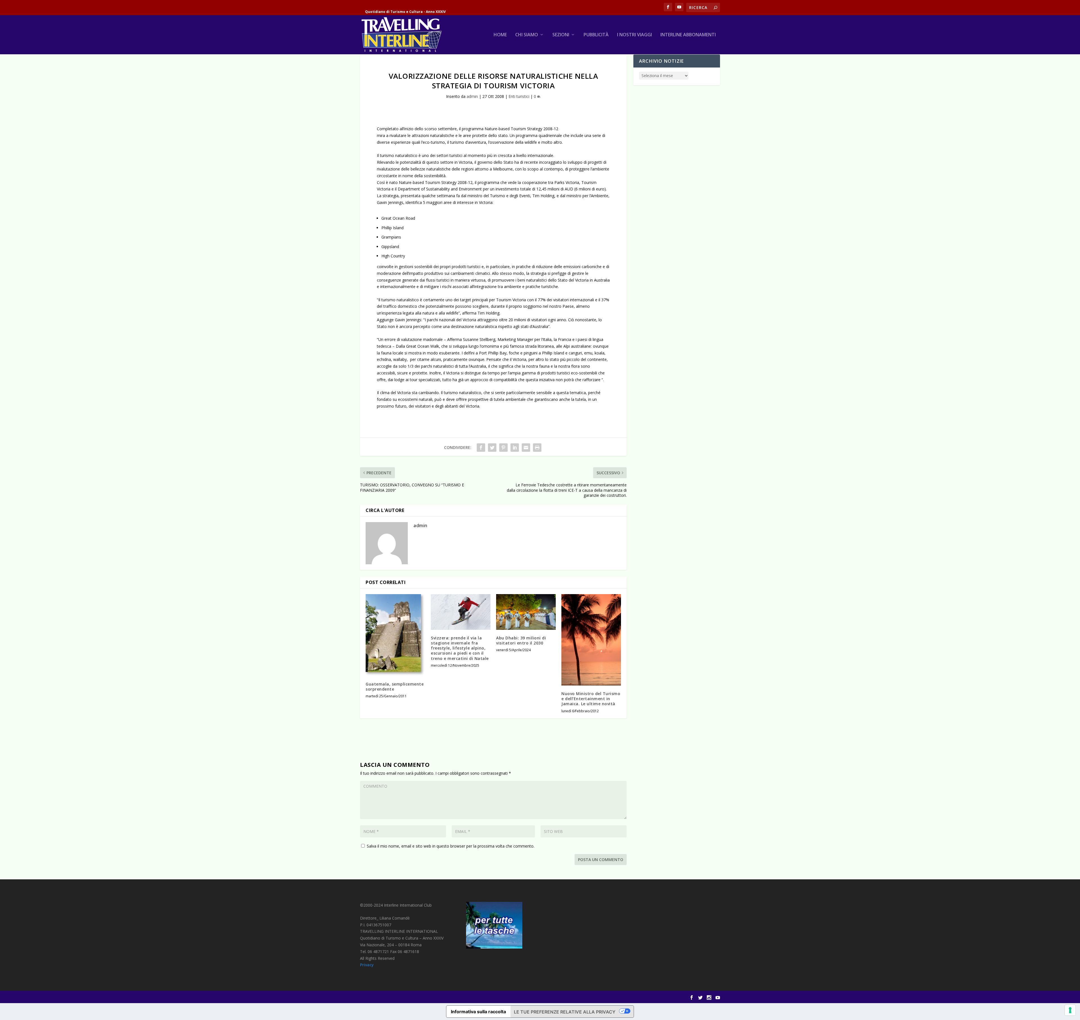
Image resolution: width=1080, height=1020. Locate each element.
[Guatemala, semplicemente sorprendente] (395, 635)
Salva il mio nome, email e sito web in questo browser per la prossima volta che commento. (450, 846)
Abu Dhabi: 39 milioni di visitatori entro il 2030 (521, 640)
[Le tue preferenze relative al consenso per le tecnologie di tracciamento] (1070, 1010)
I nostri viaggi (634, 35)
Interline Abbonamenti (688, 35)
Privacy (367, 964)
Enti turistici (518, 96)
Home (500, 35)
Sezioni (560, 35)
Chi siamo (526, 35)
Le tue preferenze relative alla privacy (564, 1012)
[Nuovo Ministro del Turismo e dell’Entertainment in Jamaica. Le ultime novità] (591, 640)
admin (472, 96)
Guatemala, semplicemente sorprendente (395, 686)
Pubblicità (596, 35)
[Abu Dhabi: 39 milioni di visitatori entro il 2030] (526, 612)
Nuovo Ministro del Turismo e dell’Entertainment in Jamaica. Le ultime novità (590, 698)
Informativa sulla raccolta (478, 1011)
